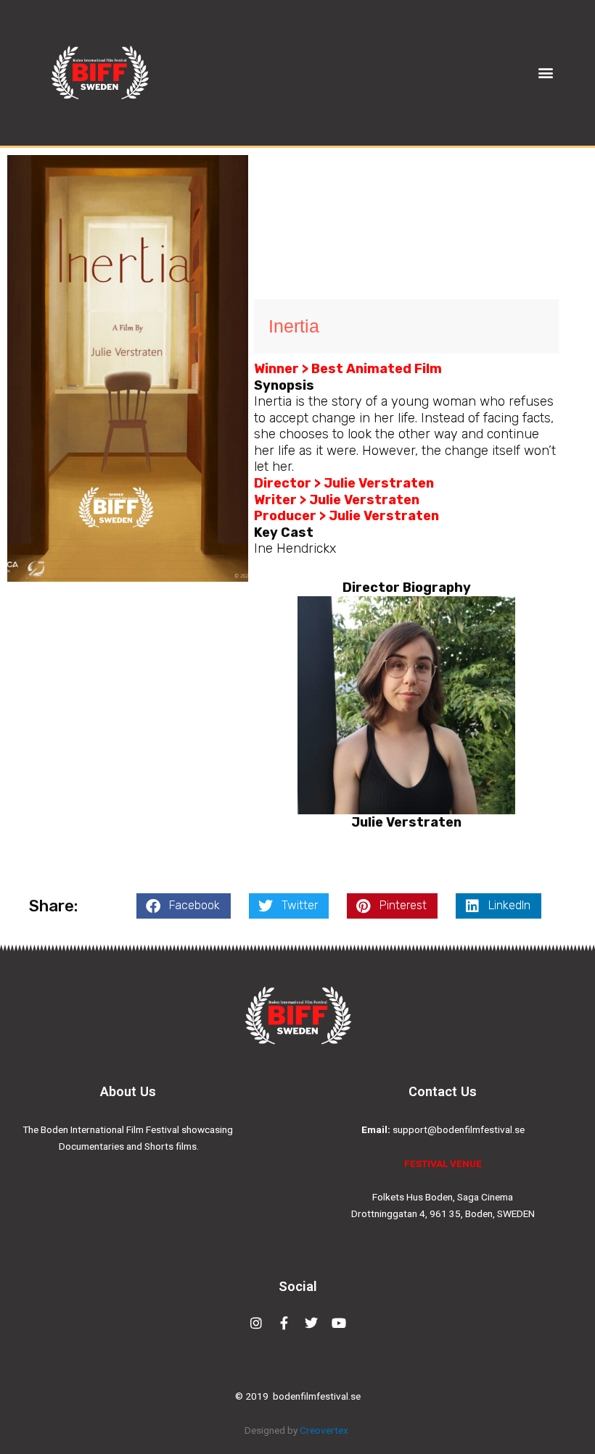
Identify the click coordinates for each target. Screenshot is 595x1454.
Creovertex (325, 1430)
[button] (546, 73)
